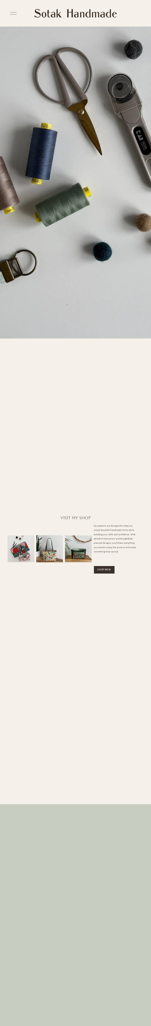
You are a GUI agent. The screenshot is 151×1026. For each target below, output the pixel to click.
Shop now (104, 569)
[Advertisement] (75, 776)
